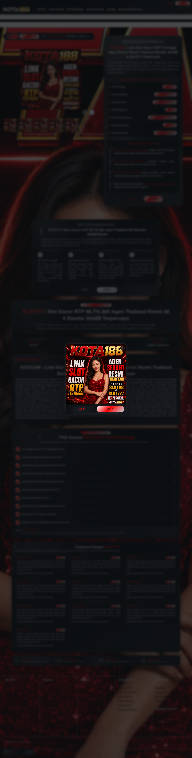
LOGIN (81, 409)
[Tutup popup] (122, 348)
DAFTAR (110, 409)
